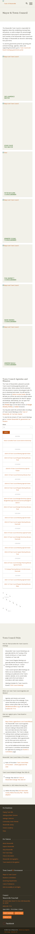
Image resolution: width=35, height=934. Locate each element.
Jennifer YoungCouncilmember (10, 239)
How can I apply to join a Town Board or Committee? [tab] (14, 715)
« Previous (6, 594)
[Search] (25, 3)
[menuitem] (25, 3)
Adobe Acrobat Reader (19, 394)
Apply (6, 432)
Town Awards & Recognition (11, 862)
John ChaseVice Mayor (8, 146)
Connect (5, 895)
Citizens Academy (8, 828)
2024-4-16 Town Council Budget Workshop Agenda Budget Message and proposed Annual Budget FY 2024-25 (17, 500)
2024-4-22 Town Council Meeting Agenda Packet (17, 483)
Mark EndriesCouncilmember (10, 321)
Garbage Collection (8, 818)
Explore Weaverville (8, 846)
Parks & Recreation (8, 856)
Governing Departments (10, 881)
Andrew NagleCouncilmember (10, 364)
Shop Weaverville (8, 849)
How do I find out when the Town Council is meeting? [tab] (15, 645)
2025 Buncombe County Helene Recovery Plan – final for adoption (16, 793)
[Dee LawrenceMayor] (17, 75)
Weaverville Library (8, 825)
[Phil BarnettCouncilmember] (17, 260)
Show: (4, 424)
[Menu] (29, 3)
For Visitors (7, 839)
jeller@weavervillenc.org (12, 706)
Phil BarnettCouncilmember (10, 279)
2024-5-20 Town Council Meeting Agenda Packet (17, 453)
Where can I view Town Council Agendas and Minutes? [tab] (16, 692)
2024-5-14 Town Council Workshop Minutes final (17, 475)
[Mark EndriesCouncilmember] (17, 300)
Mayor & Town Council (9, 874)
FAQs (4, 831)
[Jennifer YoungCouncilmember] (17, 217)
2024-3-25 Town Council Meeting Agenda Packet (17, 517)
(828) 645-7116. (11, 709)
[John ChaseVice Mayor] (17, 123)
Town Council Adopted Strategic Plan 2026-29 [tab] (16, 772)
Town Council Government (13, 870)
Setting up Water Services (10, 815)
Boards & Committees (9, 878)
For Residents (7, 808)
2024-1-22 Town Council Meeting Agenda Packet (17, 580)
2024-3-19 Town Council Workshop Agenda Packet (17, 533)
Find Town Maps (7, 853)
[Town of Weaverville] (14, 3)
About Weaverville (8, 843)
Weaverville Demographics (10, 859)
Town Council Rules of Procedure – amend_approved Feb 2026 (16, 765)
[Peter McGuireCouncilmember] (17, 171)
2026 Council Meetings (16, 685)
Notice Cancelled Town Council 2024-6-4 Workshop (17, 440)
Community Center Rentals (10, 821)
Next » (9, 611)
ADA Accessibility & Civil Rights (12, 887)
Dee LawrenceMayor (9, 97)
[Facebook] (4, 923)
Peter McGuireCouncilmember (10, 194)
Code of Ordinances (8, 884)
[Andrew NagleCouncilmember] (17, 343)
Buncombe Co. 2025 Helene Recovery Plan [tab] (15, 785)
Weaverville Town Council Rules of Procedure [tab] (16, 757)
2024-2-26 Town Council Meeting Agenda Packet (17, 547)
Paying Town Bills (8, 812)
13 (6, 609)
